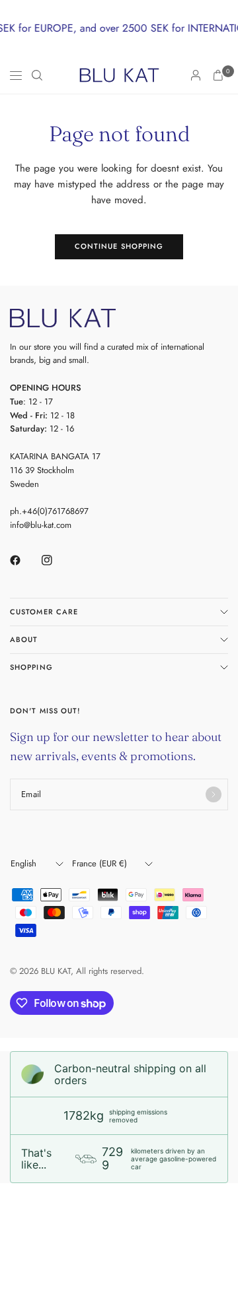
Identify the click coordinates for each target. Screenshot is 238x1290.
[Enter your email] (213, 794)
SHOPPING (31, 667)
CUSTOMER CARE (44, 611)
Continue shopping (119, 246)
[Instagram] (56, 560)
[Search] (37, 75)
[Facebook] (24, 560)
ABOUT (24, 639)
